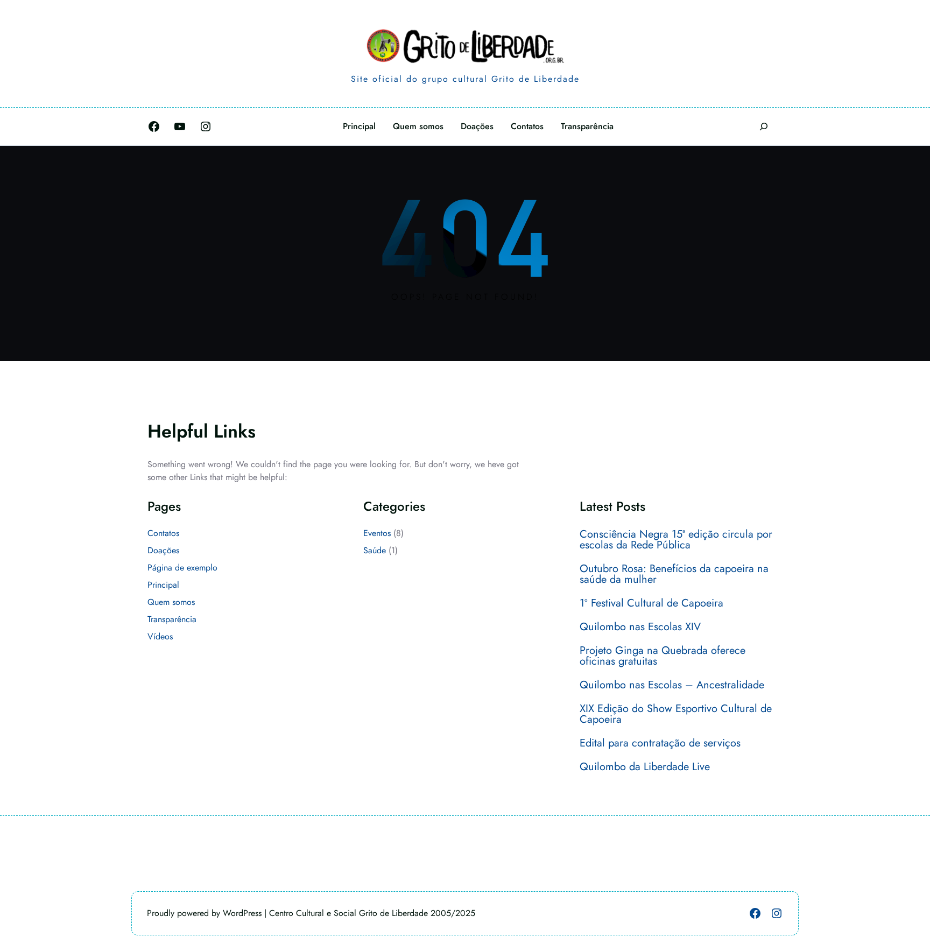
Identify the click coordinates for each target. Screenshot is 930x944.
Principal (163, 585)
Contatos (163, 533)
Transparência (171, 619)
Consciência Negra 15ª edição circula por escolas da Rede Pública (676, 540)
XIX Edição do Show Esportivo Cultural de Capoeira (676, 714)
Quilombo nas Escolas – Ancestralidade (672, 685)
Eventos (377, 533)
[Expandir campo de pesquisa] (763, 126)
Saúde (374, 550)
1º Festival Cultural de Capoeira (651, 603)
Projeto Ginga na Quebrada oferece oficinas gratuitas (662, 656)
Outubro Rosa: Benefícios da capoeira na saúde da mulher (674, 574)
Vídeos (160, 636)
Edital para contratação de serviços (660, 743)
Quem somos (171, 602)
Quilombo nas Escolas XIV (640, 627)
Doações (163, 550)
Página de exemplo (182, 567)
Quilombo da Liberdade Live (645, 767)
